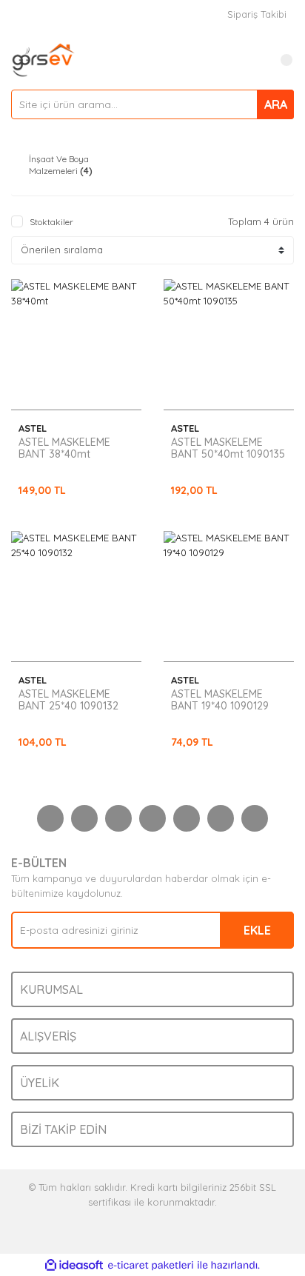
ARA (275, 104)
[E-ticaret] (150, 1265)
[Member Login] (249, 60)
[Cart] (279, 60)
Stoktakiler (51, 221)
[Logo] (43, 58)
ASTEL (33, 428)
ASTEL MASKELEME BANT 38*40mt (64, 448)
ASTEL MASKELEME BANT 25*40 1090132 (68, 699)
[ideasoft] (74, 1265)
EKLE (257, 930)
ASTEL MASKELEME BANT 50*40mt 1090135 (228, 448)
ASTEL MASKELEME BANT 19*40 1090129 (220, 699)
